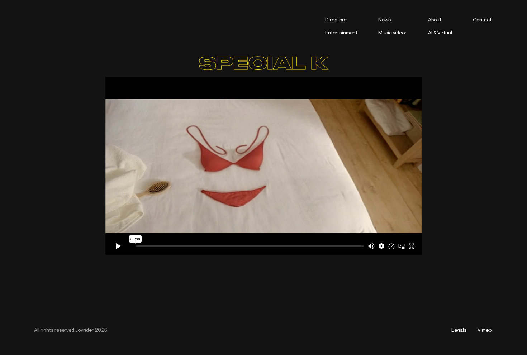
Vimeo (485, 330)
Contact (482, 19)
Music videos (392, 32)
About (434, 19)
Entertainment (341, 32)
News (384, 19)
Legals (458, 330)
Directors (335, 19)
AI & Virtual (440, 32)
